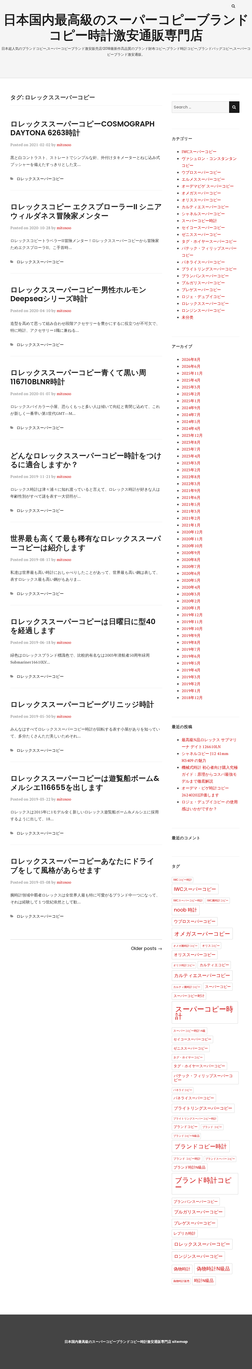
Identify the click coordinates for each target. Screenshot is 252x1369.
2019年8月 (191, 642)
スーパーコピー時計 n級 (189, 1031)
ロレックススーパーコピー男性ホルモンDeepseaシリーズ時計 (78, 294)
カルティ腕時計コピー (186, 987)
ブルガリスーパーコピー (203, 282)
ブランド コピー (212, 1127)
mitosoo (64, 144)
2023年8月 (191, 442)
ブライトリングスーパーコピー (209, 269)
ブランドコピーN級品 (186, 1136)
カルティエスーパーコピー (205, 207)
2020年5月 (191, 580)
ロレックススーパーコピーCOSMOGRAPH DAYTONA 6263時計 (82, 128)
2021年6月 (191, 497)
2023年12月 (192, 435)
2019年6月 (191, 656)
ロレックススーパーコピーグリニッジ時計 (82, 704)
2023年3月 (191, 463)
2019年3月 (191, 677)
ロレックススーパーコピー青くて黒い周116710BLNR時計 (78, 377)
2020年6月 (191, 573)
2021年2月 (191, 518)
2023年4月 (191, 456)
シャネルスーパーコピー (203, 213)
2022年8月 (191, 476)
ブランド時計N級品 (189, 1167)
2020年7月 (191, 566)
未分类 (187, 317)
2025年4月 (191, 380)
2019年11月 (192, 621)
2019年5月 (191, 663)
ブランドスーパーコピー (220, 1159)
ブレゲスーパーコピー (201, 289)
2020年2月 (191, 601)
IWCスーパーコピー (199, 151)
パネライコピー (182, 1090)
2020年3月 (191, 594)
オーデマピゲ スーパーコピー (208, 186)
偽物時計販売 (181, 1281)
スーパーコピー (218, 986)
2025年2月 (191, 394)
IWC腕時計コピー (217, 900)
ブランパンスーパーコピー (205, 276)
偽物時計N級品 (213, 1268)
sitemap (180, 1341)
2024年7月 (191, 414)
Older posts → (146, 948)
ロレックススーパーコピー (40, 178)
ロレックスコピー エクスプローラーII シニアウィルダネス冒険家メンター (86, 211)
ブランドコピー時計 (200, 1146)
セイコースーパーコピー (203, 227)
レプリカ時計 (184, 1233)
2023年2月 (191, 470)
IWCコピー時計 (182, 880)
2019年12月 (192, 614)
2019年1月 (191, 690)
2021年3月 (191, 511)
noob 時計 (185, 910)
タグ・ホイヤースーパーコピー (209, 241)
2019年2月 (191, 683)
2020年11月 (192, 539)
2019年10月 (192, 628)
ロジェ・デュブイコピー (203, 296)
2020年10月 (192, 545)
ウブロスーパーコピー (201, 172)
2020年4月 (191, 587)
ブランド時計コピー (203, 1184)
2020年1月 (191, 608)
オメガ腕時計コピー (185, 946)
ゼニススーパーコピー (201, 234)
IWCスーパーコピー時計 (188, 900)
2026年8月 (191, 359)
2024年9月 (191, 407)
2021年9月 (191, 490)
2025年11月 (192, 373)
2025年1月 (191, 401)
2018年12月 (192, 697)
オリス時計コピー (184, 965)
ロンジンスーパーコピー (203, 310)
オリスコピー (211, 946)
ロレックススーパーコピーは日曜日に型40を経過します (83, 626)
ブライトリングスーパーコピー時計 (195, 1119)
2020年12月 (192, 532)
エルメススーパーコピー (203, 179)
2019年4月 (191, 670)
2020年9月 (191, 552)
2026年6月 (191, 366)
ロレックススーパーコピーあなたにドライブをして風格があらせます (82, 866)
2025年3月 (191, 387)
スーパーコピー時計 (199, 220)
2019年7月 (191, 649)
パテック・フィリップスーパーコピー (203, 1078)
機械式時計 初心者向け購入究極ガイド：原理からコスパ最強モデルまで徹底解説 (210, 774)
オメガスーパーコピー (201, 193)
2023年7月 (191, 449)
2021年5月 (191, 504)
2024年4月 (191, 428)
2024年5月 (191, 421)
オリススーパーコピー (201, 200)
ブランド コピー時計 (187, 1159)
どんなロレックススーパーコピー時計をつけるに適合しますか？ (86, 460)
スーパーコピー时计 (189, 996)
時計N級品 (204, 1280)
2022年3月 (191, 483)
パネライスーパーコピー (203, 262)
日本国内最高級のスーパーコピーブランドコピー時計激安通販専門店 (126, 27)
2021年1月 (191, 525)
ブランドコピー (185, 1126)
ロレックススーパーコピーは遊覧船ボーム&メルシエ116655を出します (84, 783)
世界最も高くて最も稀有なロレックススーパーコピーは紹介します (85, 543)
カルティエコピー (214, 965)
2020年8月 (191, 559)
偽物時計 (182, 1269)
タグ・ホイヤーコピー (188, 1057)
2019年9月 (191, 635)
